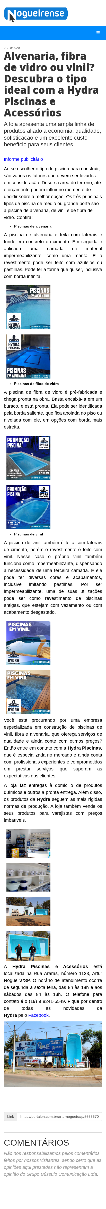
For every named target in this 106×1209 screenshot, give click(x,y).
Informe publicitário (23, 159)
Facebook (38, 1015)
